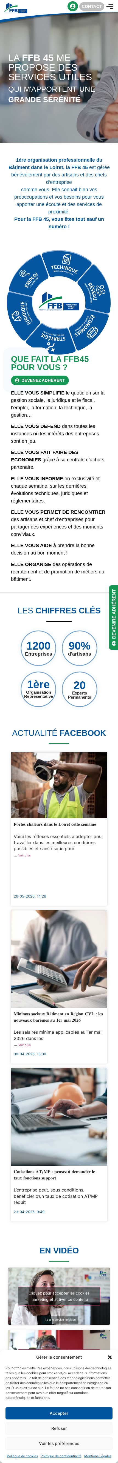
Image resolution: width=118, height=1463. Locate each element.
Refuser (59, 1428)
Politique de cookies (22, 1456)
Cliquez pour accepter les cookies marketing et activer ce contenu (59, 1296)
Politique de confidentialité (61, 1456)
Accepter (59, 1413)
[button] (110, 1357)
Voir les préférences (59, 1443)
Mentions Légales (97, 1456)
